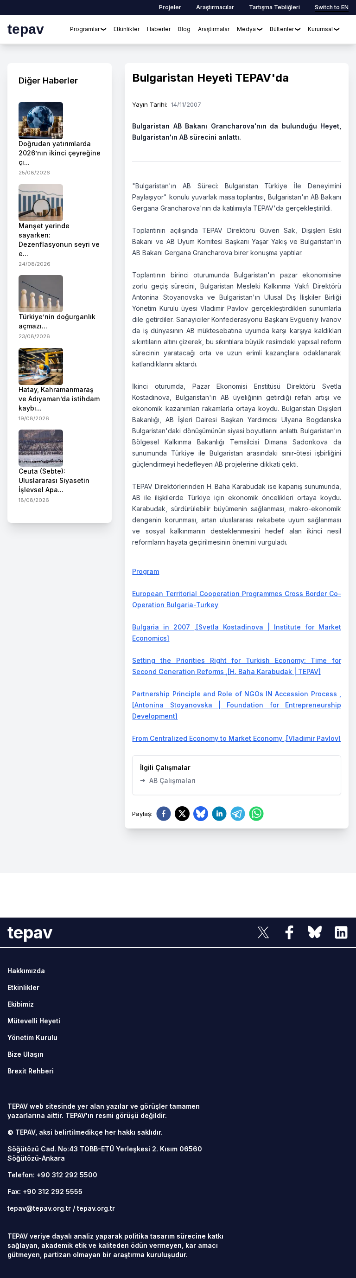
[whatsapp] (256, 813)
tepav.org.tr (96, 1208)
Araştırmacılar (215, 7)
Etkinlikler (127, 29)
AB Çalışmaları (168, 780)
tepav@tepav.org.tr (39, 1208)
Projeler (170, 7)
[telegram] (237, 813)
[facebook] (163, 813)
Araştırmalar (213, 29)
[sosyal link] (263, 932)
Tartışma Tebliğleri (274, 7)
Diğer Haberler (48, 80)
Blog (184, 29)
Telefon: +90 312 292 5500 (52, 1175)
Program (145, 571)
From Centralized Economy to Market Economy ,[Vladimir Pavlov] (236, 738)
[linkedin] (219, 813)
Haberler (159, 29)
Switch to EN (332, 7)
